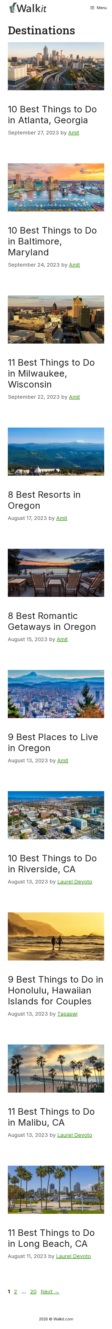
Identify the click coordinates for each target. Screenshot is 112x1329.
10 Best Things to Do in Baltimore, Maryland (52, 241)
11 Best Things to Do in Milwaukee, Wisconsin (51, 373)
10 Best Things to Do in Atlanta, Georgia (52, 114)
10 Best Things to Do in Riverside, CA (52, 863)
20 (34, 1291)
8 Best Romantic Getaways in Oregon (52, 621)
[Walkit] (29, 8)
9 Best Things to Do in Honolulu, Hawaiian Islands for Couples (55, 990)
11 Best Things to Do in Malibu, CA (51, 1117)
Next (50, 1291)
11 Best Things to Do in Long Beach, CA (51, 1238)
